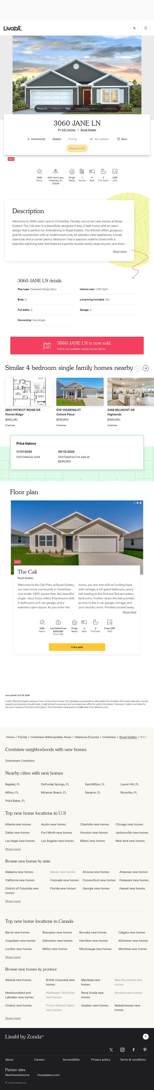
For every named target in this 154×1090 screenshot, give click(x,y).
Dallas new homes (17, 832)
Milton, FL (12, 792)
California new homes (20, 880)
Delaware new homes (134, 880)
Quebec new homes (94, 1005)
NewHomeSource (17, 1075)
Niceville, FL (128, 792)
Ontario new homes (18, 1005)
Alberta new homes (18, 980)
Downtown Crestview (20, 760)
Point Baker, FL (15, 801)
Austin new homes (53, 824)
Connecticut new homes (99, 880)
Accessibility (71, 1059)
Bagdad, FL (12, 784)
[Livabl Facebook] (133, 1049)
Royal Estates (88, 129)
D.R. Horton (68, 129)
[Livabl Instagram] (122, 1049)
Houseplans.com (48, 1075)
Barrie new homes (17, 932)
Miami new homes (92, 841)
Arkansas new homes (133, 872)
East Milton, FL (95, 784)
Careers (39, 1059)
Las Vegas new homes (20, 841)
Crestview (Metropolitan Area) (50, 737)
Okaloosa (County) (87, 737)
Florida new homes (63, 888)
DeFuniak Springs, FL (55, 784)
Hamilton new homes (93, 940)
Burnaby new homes (93, 932)
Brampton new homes (57, 932)
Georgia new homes (96, 888)
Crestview (109, 737)
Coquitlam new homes (20, 940)
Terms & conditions (133, 1059)
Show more (120, 251)
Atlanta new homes (18, 824)
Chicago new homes (129, 824)
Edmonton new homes (57, 940)
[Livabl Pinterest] (145, 1049)
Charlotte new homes (94, 824)
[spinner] (134, 28)
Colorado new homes (64, 880)
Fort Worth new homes (56, 832)
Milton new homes (54, 949)
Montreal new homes (133, 949)
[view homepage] (13, 28)
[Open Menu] (145, 28)
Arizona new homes (96, 872)
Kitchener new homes (133, 940)
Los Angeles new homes (57, 841)
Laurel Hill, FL (129, 784)
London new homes (18, 949)
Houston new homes (94, 832)
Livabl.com (82, 707)
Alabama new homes (19, 872)
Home (10, 737)
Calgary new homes (132, 932)
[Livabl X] (111, 1049)
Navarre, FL (93, 792)
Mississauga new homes (95, 949)
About (9, 1059)
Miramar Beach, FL (53, 792)
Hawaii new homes (132, 888)
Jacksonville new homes (132, 832)
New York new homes (130, 841)
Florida (22, 737)
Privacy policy (100, 1059)
